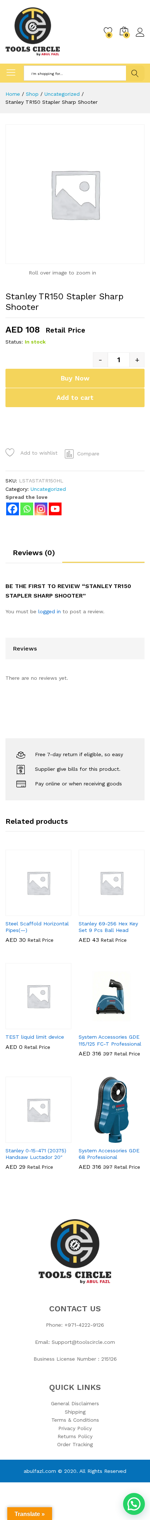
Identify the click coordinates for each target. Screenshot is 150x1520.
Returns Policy (75, 1436)
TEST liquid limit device (34, 1037)
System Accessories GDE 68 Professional (109, 1154)
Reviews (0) (34, 552)
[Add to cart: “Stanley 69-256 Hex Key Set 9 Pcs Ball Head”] (94, 911)
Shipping (75, 1412)
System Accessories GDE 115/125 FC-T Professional (110, 1040)
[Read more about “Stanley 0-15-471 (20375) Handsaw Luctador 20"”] (21, 1138)
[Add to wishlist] (54, 911)
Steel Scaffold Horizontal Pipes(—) (37, 927)
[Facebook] (12, 509)
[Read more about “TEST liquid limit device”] (21, 1025)
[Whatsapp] (26, 509)
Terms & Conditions (75, 1420)
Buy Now (75, 378)
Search (135, 73)
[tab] (33, 556)
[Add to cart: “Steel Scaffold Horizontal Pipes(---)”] (21, 911)
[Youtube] (55, 509)
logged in (49, 611)
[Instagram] (41, 509)
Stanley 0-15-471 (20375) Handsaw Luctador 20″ (35, 1154)
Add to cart (75, 397)
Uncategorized (48, 489)
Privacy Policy (75, 1428)
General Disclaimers (75, 1403)
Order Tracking (75, 1444)
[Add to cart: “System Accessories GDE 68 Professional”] (94, 1138)
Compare (88, 453)
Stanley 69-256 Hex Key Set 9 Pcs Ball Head (108, 927)
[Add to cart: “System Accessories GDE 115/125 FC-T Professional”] (94, 1025)
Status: (14, 342)
